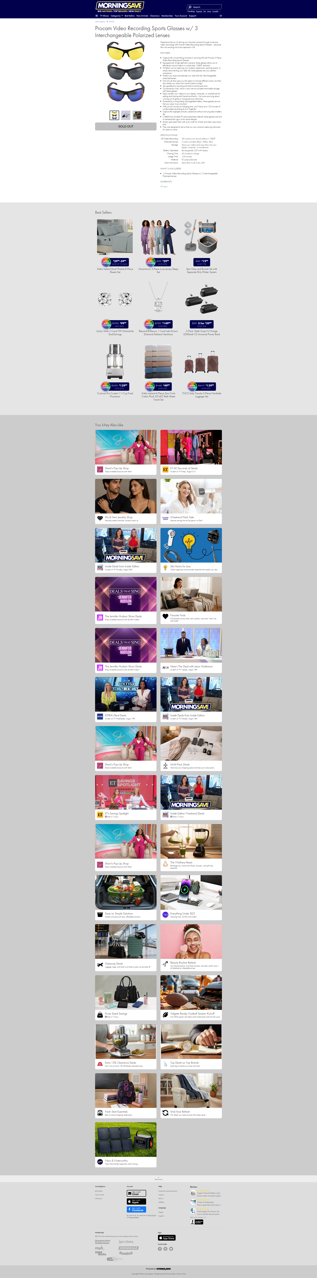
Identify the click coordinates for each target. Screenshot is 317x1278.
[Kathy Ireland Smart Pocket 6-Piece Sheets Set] (115, 256)
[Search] (190, 7)
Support (192, 15)
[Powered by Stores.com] (158, 1269)
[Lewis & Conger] (128, 1242)
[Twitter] (171, 1249)
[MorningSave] (128, 1248)
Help (160, 1186)
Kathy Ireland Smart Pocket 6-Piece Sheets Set (115, 270)
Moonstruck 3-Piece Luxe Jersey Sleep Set (158, 270)
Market (111, 21)
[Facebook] (160, 1249)
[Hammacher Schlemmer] (105, 1242)
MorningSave (100, 21)
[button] (96, 15)
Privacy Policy (171, 1274)
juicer (209, 11)
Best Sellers (129, 15)
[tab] (114, 115)
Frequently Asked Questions (167, 1191)
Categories (116, 15)
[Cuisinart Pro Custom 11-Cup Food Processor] (115, 380)
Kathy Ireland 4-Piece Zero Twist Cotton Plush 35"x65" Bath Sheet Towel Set (158, 396)
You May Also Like (109, 424)
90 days (163, 186)
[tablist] (126, 115)
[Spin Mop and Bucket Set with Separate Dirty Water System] (201, 256)
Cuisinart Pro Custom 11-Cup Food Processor (115, 394)
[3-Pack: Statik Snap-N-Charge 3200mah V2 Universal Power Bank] (201, 318)
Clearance (154, 15)
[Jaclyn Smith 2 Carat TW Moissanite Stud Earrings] (115, 318)
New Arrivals (142, 15)
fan (204, 11)
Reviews (193, 1187)
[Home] (120, 5)
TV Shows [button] (104, 15)
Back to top (158, 1179)
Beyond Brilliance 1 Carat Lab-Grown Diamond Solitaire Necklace (158, 332)
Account (130, 1186)
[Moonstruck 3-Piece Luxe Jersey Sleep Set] (158, 256)
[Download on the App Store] (167, 1238)
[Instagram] (165, 1249)
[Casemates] (117, 1259)
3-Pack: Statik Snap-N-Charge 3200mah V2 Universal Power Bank (201, 332)
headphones (217, 11)
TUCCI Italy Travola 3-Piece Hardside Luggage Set (201, 394)
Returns (160, 1198)
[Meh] (105, 1248)
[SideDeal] (105, 1253)
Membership (167, 15)
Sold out (125, 126)
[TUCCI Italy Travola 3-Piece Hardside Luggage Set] (201, 380)
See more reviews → (198, 1217)
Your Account (181, 15)
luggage (199, 11)
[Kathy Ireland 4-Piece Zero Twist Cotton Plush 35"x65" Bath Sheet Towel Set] (158, 380)
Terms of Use (181, 1274)
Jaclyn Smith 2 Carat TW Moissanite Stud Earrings (115, 332)
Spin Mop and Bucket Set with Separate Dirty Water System (201, 270)
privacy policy (134, 1217)
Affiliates (161, 1202)
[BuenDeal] (128, 1253)
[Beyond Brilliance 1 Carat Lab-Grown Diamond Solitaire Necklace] (158, 318)
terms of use (152, 1215)
